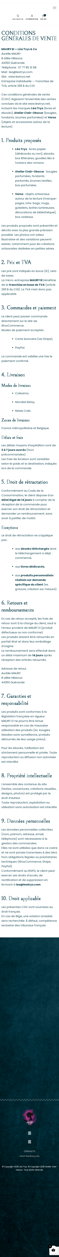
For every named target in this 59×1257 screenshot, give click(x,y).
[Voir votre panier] (43, 16)
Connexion (32, 19)
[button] (29, 1133)
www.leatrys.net (19, 77)
